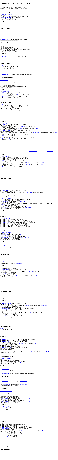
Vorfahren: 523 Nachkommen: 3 (6, 391)
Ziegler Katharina (37, 275)
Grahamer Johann (24, 277)
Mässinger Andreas (16, 182)
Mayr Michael (29, 192)
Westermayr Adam (5, 201)
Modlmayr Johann (24, 430)
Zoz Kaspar (30, 312)
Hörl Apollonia (43, 317)
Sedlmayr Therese (44, 305)
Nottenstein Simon (18, 263)
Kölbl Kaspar (28, 413)
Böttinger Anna (44, 164)
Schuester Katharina (6, 212)
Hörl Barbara (20, 332)
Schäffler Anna (45, 249)
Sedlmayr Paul (31, 321)
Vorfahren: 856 (3, 451)
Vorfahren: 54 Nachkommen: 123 (6, 293)
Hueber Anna (43, 282)
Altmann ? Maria (6, 91)
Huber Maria (22, 234)
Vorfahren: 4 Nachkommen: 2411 (6, 65)
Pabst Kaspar (19, 94)
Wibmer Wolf (26, 137)
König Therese (27, 398)
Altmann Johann (5, 84)
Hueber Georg (27, 282)
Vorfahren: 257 (3, 379)
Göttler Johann (5, 381)
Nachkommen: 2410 (4, 80)
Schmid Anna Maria (21, 395)
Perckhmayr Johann (21, 126)
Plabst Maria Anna (44, 287)
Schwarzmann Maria (7, 218)
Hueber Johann (20, 128)
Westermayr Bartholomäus (7, 237)
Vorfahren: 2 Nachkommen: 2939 (6, 30)
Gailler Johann (28, 164)
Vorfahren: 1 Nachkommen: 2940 (6, 14)
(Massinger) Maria (33, 182)
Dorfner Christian (19, 275)
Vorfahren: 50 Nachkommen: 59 (6, 257)
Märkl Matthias (5, 398)
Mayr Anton (27, 305)
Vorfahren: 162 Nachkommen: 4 (6, 358)
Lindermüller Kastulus (30, 351)
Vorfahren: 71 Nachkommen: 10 (6, 328)
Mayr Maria (47, 312)
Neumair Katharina (45, 168)
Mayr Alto (4, 261)
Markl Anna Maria (6, 406)
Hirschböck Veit (32, 142)
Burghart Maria (48, 321)
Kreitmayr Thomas (29, 371)
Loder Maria (19, 362)
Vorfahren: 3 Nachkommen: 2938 (6, 45)
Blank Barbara (48, 351)
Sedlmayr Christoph (29, 271)
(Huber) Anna (36, 128)
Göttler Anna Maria (23, 384)
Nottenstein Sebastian (6, 384)
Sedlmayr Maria (47, 271)
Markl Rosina (5, 423)
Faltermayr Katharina (18, 261)
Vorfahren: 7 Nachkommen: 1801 (6, 104)
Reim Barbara (35, 343)
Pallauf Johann (29, 162)
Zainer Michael (21, 343)
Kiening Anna (5, 123)
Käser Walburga (47, 413)
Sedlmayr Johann (29, 168)
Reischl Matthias (5, 395)
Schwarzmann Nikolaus (6, 207)
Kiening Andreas (11, 111)
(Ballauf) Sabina (45, 162)
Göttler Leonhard (5, 362)
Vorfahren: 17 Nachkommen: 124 (6, 232)
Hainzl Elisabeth (50, 151)
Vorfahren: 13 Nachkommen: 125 (6, 198)
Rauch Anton (4, 332)
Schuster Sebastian (5, 204)
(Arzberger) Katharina (49, 140)
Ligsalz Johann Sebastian (23, 317)
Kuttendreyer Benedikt (33, 151)
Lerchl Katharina (48, 371)
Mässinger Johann (17, 119)
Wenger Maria (41, 430)
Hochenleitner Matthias (36, 132)
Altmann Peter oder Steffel (7, 17)
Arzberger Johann (32, 140)
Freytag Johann (5, 234)
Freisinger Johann (5, 115)
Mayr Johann (29, 249)
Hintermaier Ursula (23, 381)
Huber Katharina (42, 277)
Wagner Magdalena (27, 207)
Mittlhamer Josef (22, 287)
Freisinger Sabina (6, 156)
